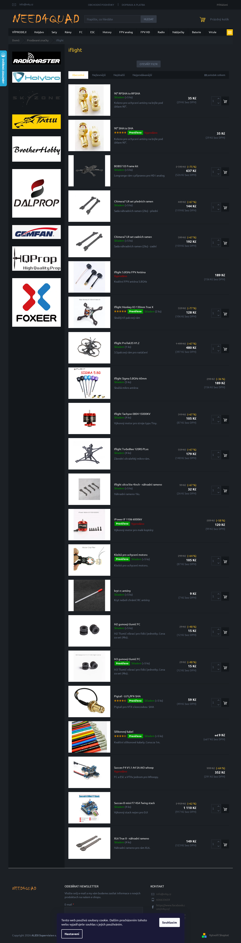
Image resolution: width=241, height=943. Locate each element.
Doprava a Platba (133, 4)
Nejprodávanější (142, 75)
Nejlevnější (99, 75)
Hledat (149, 19)
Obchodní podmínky (101, 4)
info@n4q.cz (163, 894)
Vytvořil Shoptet (219, 935)
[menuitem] (19, 32)
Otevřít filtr (149, 64)
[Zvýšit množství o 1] (218, 99)
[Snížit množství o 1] (218, 103)
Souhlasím (169, 922)
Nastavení (72, 934)
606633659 (163, 899)
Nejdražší (119, 75)
